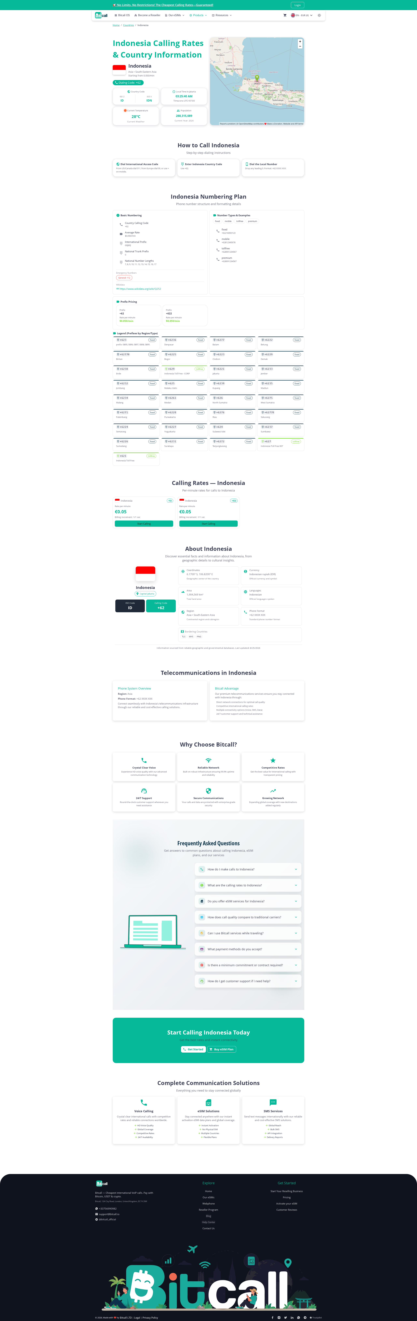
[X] (285, 1317)
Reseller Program (208, 1209)
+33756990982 (108, 1208)
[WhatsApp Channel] (298, 1317)
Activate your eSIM (286, 1203)
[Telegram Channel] (305, 1317)
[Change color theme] (319, 15)
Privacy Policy (150, 1317)
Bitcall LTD (126, 1317)
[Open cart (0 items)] (285, 15)
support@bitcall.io (109, 1214)
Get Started (195, 1049)
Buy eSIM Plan (223, 1049)
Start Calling (144, 523)
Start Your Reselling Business (287, 1191)
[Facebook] (272, 1317)
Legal (137, 1317)
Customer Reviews (286, 1209)
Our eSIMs (208, 1197)
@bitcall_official (107, 1219)
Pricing (287, 1197)
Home (208, 1191)
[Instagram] (279, 1317)
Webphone (208, 1203)
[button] (248, 869)
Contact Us (208, 1228)
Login (298, 5)
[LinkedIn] (292, 1317)
